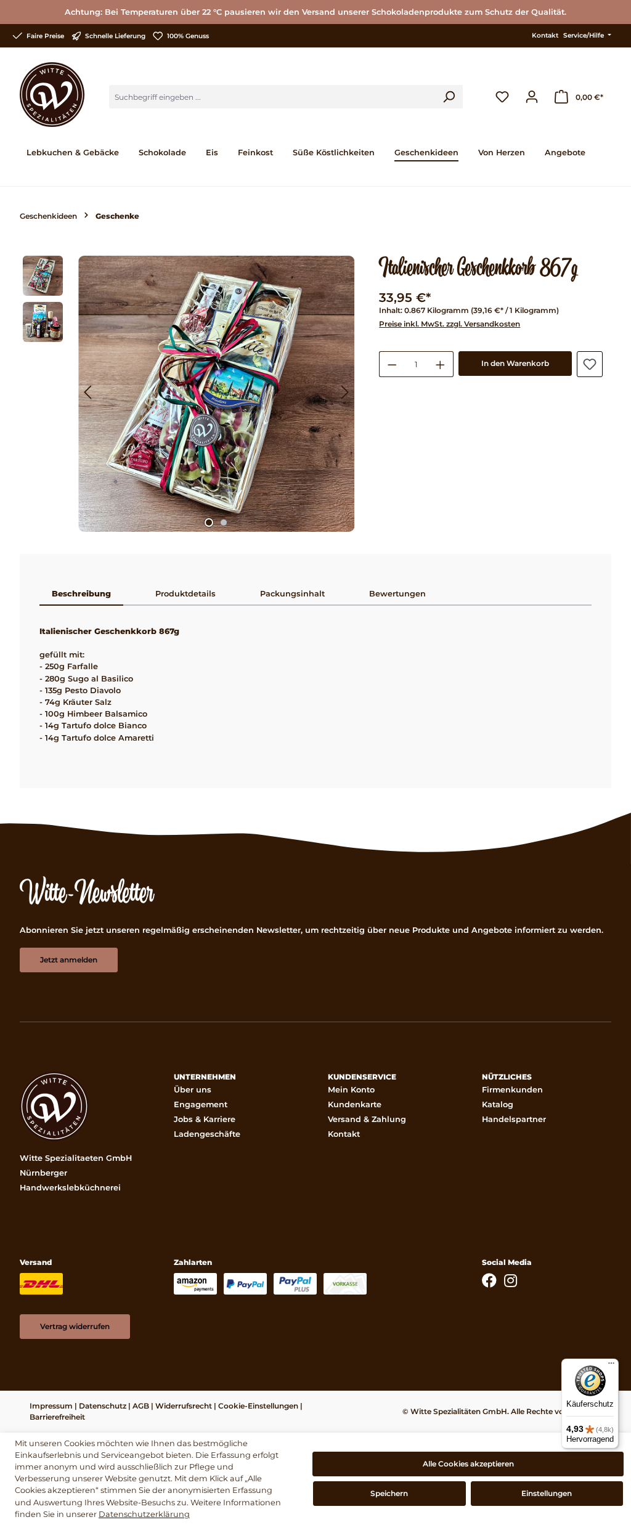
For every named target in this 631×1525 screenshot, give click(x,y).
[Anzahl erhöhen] (441, 364)
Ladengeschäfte (207, 1134)
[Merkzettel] (502, 96)
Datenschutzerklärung (144, 1514)
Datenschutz (102, 1405)
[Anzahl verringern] (392, 364)
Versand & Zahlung (367, 1119)
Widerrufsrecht (183, 1405)
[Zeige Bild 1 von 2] (209, 522)
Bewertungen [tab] (397, 593)
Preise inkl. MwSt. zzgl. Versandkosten (449, 323)
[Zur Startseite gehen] (52, 94)
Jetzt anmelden (68, 959)
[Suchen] (448, 96)
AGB (140, 1405)
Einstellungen (546, 1493)
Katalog (497, 1104)
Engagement (200, 1104)
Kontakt (545, 35)
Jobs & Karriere (204, 1119)
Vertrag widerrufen (75, 1326)
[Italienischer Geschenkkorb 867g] (216, 394)
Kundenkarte (354, 1104)
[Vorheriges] (87, 394)
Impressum (51, 1405)
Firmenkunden (512, 1089)
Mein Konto (351, 1089)
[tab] (81, 595)
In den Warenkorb (515, 363)
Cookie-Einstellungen (258, 1405)
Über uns (192, 1089)
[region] (187, 394)
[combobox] (272, 96)
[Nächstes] (345, 394)
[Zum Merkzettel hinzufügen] (590, 364)
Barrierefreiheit (57, 1416)
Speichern (389, 1493)
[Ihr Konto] (532, 96)
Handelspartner (514, 1119)
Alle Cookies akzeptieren (468, 1463)
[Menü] (611, 1366)
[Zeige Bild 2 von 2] (224, 522)
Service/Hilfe (584, 35)
